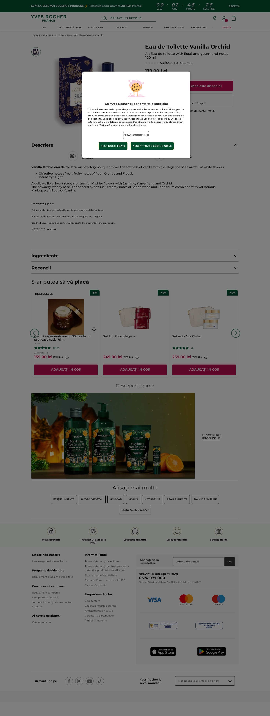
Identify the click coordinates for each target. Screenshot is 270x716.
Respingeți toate (113, 146)
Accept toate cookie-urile (152, 146)
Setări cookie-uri (136, 135)
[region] (136, 115)
